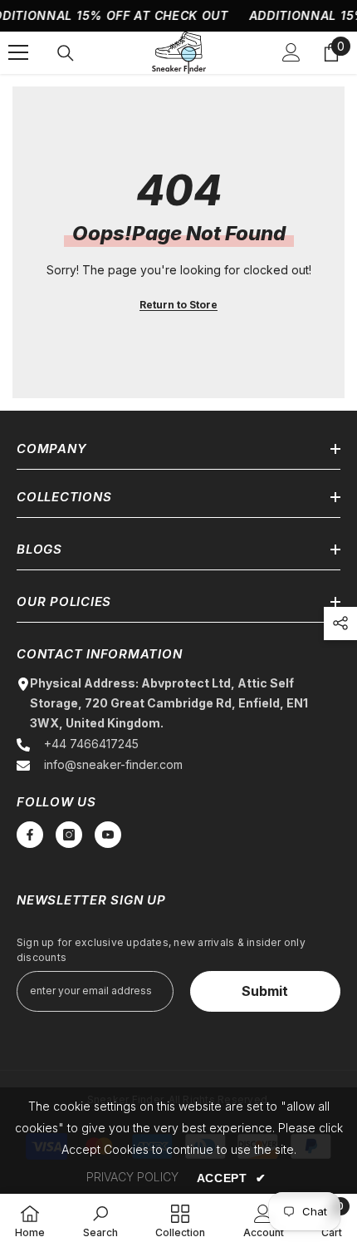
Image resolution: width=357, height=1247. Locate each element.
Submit (265, 991)
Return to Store (178, 304)
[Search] (66, 53)
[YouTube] (108, 834)
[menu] (18, 52)
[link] (100, 1220)
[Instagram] (69, 834)
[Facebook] (30, 834)
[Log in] (291, 52)
